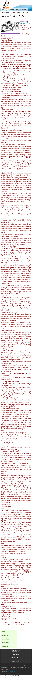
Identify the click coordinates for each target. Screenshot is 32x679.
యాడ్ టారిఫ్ (5, 642)
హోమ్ (3, 9)
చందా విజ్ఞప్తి (5, 639)
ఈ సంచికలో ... (6, 12)
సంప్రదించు (26, 12)
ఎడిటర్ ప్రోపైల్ (6, 635)
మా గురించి (15, 658)
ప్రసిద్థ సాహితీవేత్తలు (21, 9)
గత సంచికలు (16, 12)
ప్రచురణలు (11, 9)
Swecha (13, 671)
